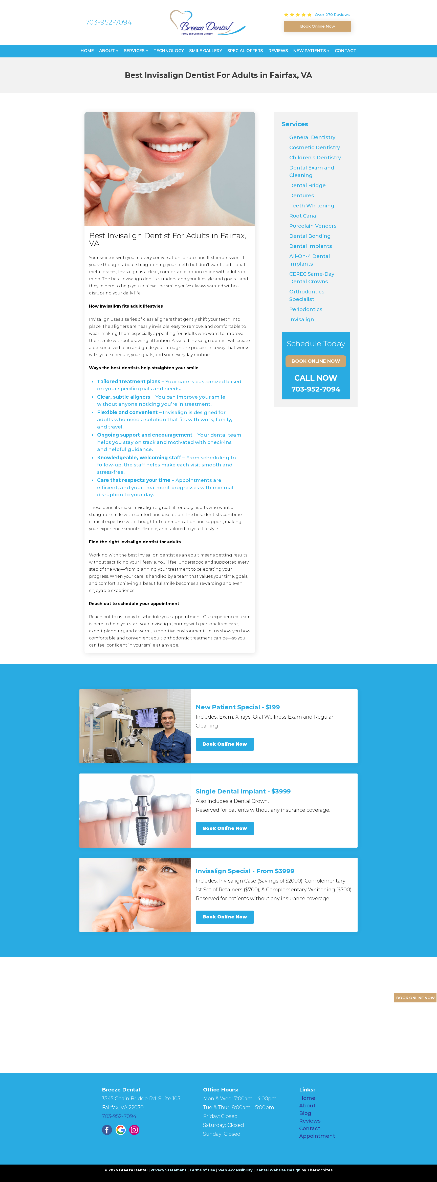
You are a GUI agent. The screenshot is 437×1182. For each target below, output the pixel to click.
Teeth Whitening (311, 206)
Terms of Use (202, 1170)
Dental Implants (310, 246)
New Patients (309, 50)
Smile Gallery (205, 50)
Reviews (278, 50)
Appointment (317, 1136)
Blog (305, 1113)
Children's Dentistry (315, 158)
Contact (345, 50)
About (107, 50)
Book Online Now (316, 361)
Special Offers (245, 50)
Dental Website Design (277, 1170)
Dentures (301, 195)
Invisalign (301, 319)
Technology (169, 50)
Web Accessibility (235, 1170)
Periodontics (305, 309)
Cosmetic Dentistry (314, 147)
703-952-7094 (109, 22)
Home (87, 50)
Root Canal (303, 216)
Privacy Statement (168, 1170)
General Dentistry (312, 137)
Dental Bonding (310, 236)
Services (134, 50)
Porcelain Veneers (313, 226)
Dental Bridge (307, 185)
